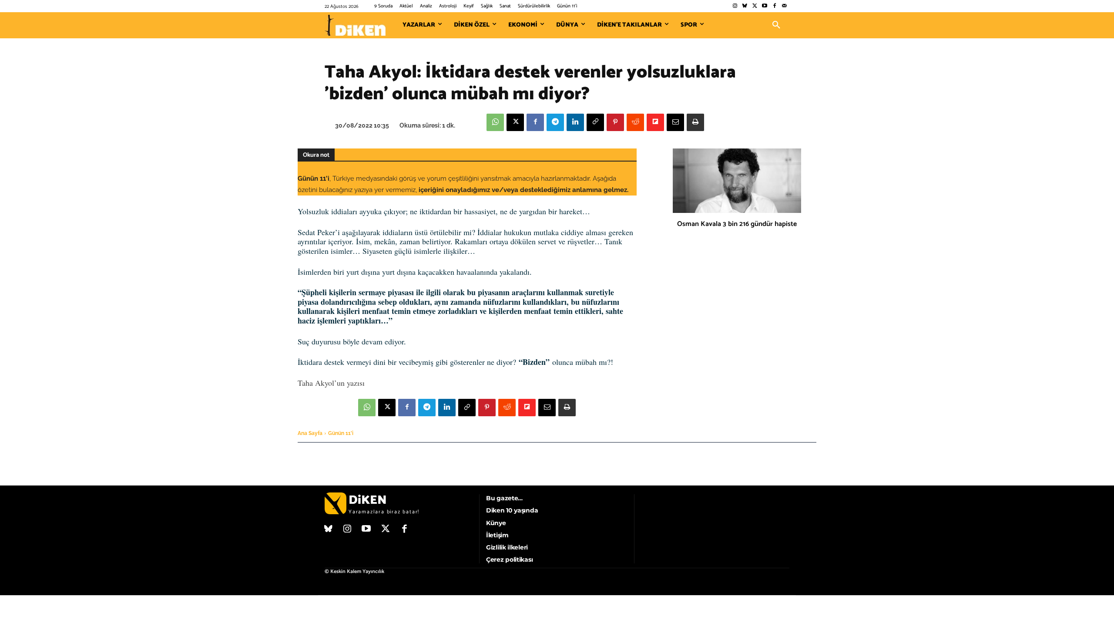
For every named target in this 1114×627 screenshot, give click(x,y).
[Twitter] (755, 6)
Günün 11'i (340, 433)
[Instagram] (735, 6)
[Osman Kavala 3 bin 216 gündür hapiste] (737, 180)
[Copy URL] (595, 122)
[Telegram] (555, 122)
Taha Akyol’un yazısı (331, 383)
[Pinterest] (615, 122)
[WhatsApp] (495, 122)
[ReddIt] (635, 122)
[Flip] (655, 122)
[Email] (675, 122)
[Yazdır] (695, 122)
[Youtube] (765, 6)
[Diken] (355, 25)
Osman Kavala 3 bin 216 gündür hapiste (737, 224)
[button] (776, 25)
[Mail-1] (784, 6)
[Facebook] (774, 6)
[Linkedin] (575, 122)
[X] (515, 122)
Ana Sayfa (310, 433)
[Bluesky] (745, 6)
